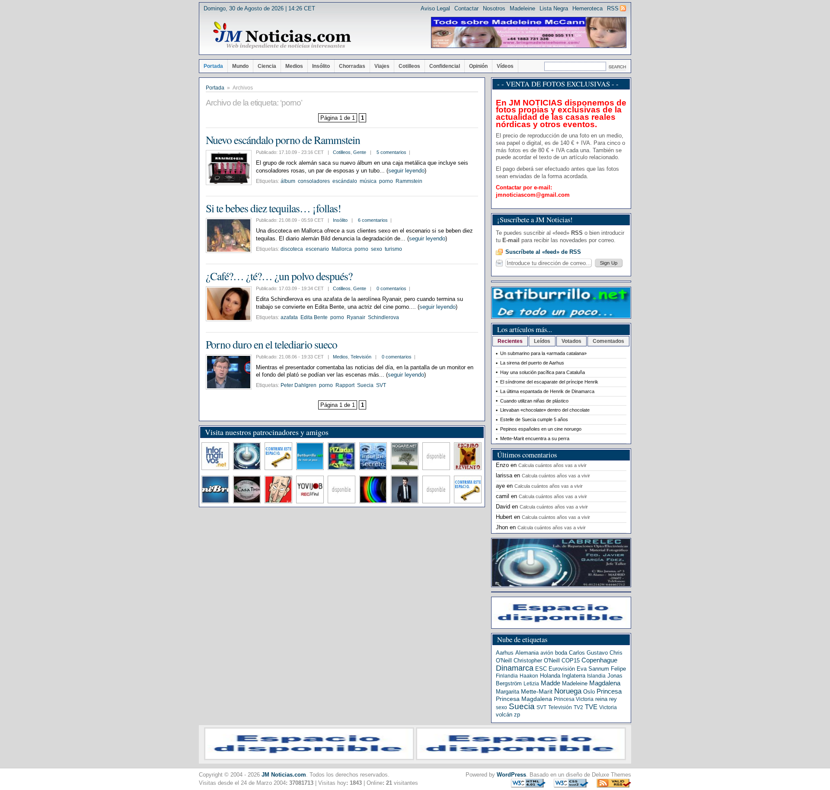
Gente (359, 152)
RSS (613, 8)
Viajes (381, 66)
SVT (381, 385)
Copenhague (599, 660)
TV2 (578, 707)
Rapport (344, 385)
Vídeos (505, 66)
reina (601, 699)
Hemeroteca (587, 8)
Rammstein (409, 181)
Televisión (361, 356)
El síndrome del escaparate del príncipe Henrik (549, 381)
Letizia (531, 684)
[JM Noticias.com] (282, 35)
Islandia (596, 676)
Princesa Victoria (574, 699)
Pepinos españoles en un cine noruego (540, 429)
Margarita (507, 691)
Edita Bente (314, 317)
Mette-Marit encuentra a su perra (534, 438)
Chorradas (352, 66)
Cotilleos (409, 66)
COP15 (571, 660)
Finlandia (507, 676)
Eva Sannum (593, 668)
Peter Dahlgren (298, 385)
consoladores (314, 181)
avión (546, 653)
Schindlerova (383, 317)
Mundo (240, 66)
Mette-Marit (536, 691)
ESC (541, 668)
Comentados (608, 341)
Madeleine (522, 8)
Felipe (618, 668)
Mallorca (342, 249)
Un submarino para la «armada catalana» (543, 353)
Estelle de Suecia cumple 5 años (534, 419)
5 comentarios (391, 152)
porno (386, 181)
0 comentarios (391, 288)
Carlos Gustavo (588, 652)
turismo (393, 249)
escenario (317, 249)
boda (561, 652)
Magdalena (604, 683)
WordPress (511, 774)
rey (613, 699)
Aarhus (505, 652)
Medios (294, 66)
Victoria (608, 707)
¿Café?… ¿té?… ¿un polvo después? (279, 276)
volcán (504, 714)
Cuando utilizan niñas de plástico (534, 400)
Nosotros (494, 8)
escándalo (344, 181)
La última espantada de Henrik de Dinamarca (547, 391)
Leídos (542, 341)
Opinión (478, 66)
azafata (289, 317)
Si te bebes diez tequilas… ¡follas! (273, 208)
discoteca (292, 249)
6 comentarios (373, 220)
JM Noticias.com (284, 774)
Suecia (365, 385)
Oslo (589, 691)
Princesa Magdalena (524, 698)
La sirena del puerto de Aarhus (532, 362)
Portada (213, 66)
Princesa (609, 691)
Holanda (550, 675)
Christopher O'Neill (537, 660)
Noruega (567, 691)
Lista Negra (554, 8)
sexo (376, 249)
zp (517, 714)
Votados (571, 341)
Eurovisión (562, 668)
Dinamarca (514, 668)
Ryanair (356, 317)
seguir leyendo (406, 170)
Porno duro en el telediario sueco (271, 344)
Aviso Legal (435, 8)
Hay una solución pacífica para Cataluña (542, 372)
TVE (591, 707)
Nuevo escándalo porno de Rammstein (283, 139)
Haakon (529, 676)
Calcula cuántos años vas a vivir (552, 465)
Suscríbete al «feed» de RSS (543, 252)
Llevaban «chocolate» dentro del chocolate (545, 410)
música (368, 181)
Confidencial (444, 66)
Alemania (527, 652)
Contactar (466, 8)
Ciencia (267, 66)
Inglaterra (573, 675)
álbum (288, 181)
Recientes (510, 341)
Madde (550, 683)
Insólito (321, 66)
